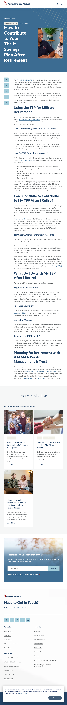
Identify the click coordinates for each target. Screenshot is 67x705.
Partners (37, 656)
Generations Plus (9, 674)
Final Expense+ (8, 670)
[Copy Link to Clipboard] (6, 103)
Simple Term (7, 648)
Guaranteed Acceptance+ (11, 666)
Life (8, 678)
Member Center (38, 643)
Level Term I (7, 635)
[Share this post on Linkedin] (6, 97)
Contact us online (27, 378)
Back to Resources (10, 18)
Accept (55, 697)
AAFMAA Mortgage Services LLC (44, 660)
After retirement (19, 219)
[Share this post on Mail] (6, 80)
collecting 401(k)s (57, 266)
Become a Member (39, 639)
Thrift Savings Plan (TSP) (25, 80)
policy (25, 313)
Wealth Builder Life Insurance (12, 662)
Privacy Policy (23, 693)
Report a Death (38, 652)
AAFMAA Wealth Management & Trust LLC (43, 665)
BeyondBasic (8, 631)
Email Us (25, 608)
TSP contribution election (25, 160)
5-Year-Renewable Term (11, 644)
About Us (37, 631)
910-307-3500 (41, 378)
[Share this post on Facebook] (6, 85)
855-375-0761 (15, 608)
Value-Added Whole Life (11, 658)
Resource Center (39, 635)
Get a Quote (38, 647)
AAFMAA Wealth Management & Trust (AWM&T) (40, 371)
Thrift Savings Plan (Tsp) (11, 23)
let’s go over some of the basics (29, 119)
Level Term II (8, 639)
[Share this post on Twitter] (6, 91)
